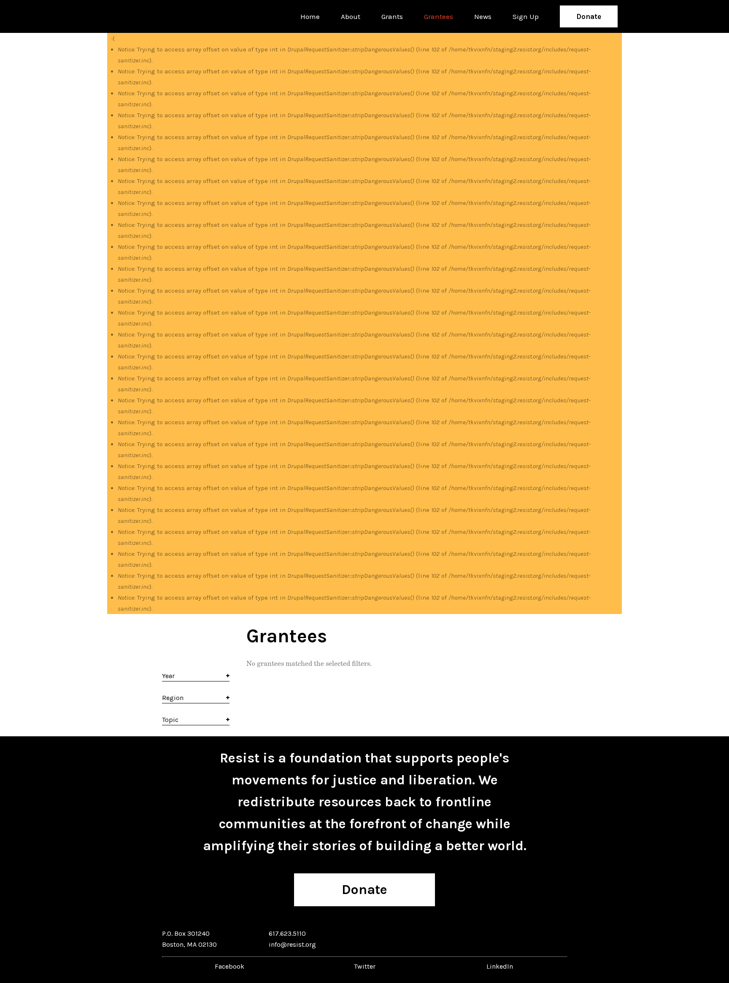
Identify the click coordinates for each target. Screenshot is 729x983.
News (482, 16)
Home (310, 16)
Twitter (364, 966)
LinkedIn (499, 966)
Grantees (438, 16)
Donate (588, 16)
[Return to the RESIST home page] (137, 16)
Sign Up (526, 16)
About (350, 16)
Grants (392, 16)
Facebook (229, 966)
